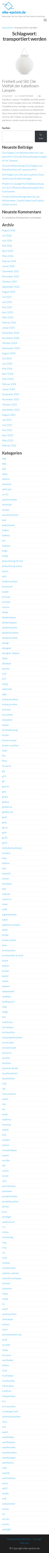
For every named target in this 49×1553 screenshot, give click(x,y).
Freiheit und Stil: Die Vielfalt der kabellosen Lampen (20, 86)
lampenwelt (8, 991)
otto (4, 1180)
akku (4, 463)
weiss (5, 1483)
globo (5, 796)
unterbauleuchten (11, 1416)
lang (4, 1006)
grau (4, 822)
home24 (6, 873)
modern (6, 1139)
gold (4, 817)
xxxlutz (5, 1524)
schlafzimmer (9, 1267)
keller (5, 929)
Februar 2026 (9, 261)
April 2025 (7, 312)
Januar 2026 (8, 266)
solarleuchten (9, 1314)
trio (4, 1401)
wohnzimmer (8, 1503)
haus (4, 858)
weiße (5, 1493)
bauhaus (6, 545)
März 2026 (7, 255)
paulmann (7, 1191)
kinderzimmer (9, 940)
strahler (6, 1344)
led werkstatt (9, 1047)
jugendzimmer (9, 914)
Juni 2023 (7, 424)
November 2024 (10, 337)
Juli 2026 (7, 235)
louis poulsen (9, 1093)
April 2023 (7, 435)
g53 (4, 776)
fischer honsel (9, 740)
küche (5, 960)
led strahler (8, 1042)
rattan (5, 1232)
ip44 (4, 909)
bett (4, 576)
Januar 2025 (8, 327)
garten (5, 786)
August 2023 (8, 414)
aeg (4, 458)
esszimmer (7, 714)
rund (4, 1257)
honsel (5, 878)
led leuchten (8, 1032)
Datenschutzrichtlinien (19, 1539)
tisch (4, 1370)
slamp (5, 1298)
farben (5, 724)
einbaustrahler (10, 704)
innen (5, 904)
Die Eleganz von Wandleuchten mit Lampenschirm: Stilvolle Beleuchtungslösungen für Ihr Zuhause (24, 156)
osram (5, 1175)
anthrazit (7, 489)
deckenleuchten (10, 632)
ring (4, 1242)
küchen (5, 965)
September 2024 (11, 348)
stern (5, 1329)
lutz (4, 1104)
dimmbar (6, 663)
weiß (4, 1488)
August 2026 (8, 230)
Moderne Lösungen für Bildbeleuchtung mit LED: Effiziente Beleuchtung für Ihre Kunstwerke (23, 187)
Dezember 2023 (10, 394)
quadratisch (8, 1221)
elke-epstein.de (14, 12)
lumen (5, 1098)
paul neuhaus (9, 1185)
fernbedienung (10, 729)
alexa (4, 473)
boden (5, 591)
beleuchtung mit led (12, 560)
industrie (7, 899)
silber (5, 1293)
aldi (4, 468)
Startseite (7, 27)
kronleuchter (9, 950)
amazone (6, 484)
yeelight (6, 1529)
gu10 (4, 837)
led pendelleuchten (12, 1037)
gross (5, 827)
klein (4, 945)
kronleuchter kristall (12, 955)
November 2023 (10, 399)
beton (5, 571)
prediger (6, 1216)
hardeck (6, 853)
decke (5, 612)
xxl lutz (5, 1518)
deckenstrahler (10, 637)
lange (5, 1011)
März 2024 (7, 378)
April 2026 (7, 250)
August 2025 (8, 291)
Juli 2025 (7, 296)
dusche (5, 668)
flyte (4, 760)
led (3, 1016)
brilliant (6, 596)
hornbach (7, 883)
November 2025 (10, 276)
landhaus (6, 996)
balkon (5, 530)
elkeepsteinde (26, 96)
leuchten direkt (10, 1068)
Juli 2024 (7, 358)
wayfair (6, 1472)
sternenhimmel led (12, 1334)
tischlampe (7, 1375)
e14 (4, 673)
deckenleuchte (9, 627)
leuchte (6, 1057)
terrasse (6, 1355)
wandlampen (8, 1442)
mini (4, 1134)
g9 (3, 781)
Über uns (24, 1542)
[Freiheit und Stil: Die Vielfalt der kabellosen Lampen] (24, 61)
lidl (3, 1088)
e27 (4, 678)
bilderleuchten (10, 581)
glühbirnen (7, 811)
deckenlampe (9, 617)
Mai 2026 (7, 245)
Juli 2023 (7, 419)
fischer (5, 735)
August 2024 (8, 353)
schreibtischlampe (11, 1278)
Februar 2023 (9, 445)
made (5, 1114)
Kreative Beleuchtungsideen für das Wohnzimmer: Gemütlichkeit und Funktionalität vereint (23, 200)
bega (4, 550)
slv (3, 1303)
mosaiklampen (9, 1150)
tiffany (5, 1365)
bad (4, 519)
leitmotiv (7, 1052)
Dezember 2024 (10, 332)
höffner (6, 863)
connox (5, 607)
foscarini (6, 765)
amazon (6, 478)
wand (5, 1431)
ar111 (5, 494)
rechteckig (7, 1237)
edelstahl (7, 689)
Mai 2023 (7, 430)
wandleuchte (9, 1447)
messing (6, 1124)
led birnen (7, 1022)
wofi (4, 1498)
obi (3, 1165)
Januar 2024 (8, 389)
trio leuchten (9, 1406)
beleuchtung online (12, 566)
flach (4, 750)
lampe (5, 980)
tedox (5, 1349)
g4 (3, 771)
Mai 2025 (7, 307)
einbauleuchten (10, 699)
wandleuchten (9, 1452)
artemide (7, 504)
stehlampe (7, 1319)
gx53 (4, 842)
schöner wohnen (10, 1273)
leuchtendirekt (10, 1073)
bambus (6, 535)
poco (4, 1211)
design (5, 642)
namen (5, 1155)
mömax (5, 1145)
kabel (5, 919)
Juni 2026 (7, 240)
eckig (5, 683)
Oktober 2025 (9, 281)
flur (4, 755)
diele (4, 658)
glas (4, 791)
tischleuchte (8, 1380)
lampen (6, 986)
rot (3, 1252)
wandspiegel (9, 1457)
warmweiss (8, 1462)
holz (4, 868)
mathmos (6, 1119)
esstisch (6, 709)
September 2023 (11, 409)
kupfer (5, 975)
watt (4, 1467)
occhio (5, 1170)
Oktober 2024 (9, 342)
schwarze (7, 1288)
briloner (6, 601)
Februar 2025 (9, 322)
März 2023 (7, 440)
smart (5, 1308)
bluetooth (7, 586)
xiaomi (5, 1508)
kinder (5, 934)
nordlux (6, 1160)
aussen (5, 509)
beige (5, 555)
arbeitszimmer (9, 499)
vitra (4, 1421)
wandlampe (8, 1436)
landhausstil (8, 1001)
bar (4, 540)
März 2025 (7, 317)
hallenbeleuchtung (12, 847)
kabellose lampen (11, 924)
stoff (4, 1339)
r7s (3, 1227)
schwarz (6, 1283)
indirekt (6, 893)
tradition (6, 1390)
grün (4, 832)
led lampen (7, 1027)
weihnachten (8, 1478)
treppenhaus (8, 1396)
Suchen (6, 127)
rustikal (6, 1262)
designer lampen (10, 653)
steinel (5, 1324)
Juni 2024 (7, 363)
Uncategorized (10, 1411)
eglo (4, 694)
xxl (3, 1513)
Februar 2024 (9, 384)
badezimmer (8, 525)
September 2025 (11, 286)
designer (6, 648)
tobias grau (8, 1385)
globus (5, 801)
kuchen (5, 970)
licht (4, 1083)
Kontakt (37, 1539)
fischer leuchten (10, 745)
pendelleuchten (10, 1201)
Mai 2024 (7, 368)
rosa (4, 1247)
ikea (4, 888)
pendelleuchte (9, 1196)
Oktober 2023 (9, 404)
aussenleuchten (10, 514)
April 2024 (7, 373)
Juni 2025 (7, 302)
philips (5, 1206)
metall (5, 1129)
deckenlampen (9, 622)
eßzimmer (7, 719)
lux (3, 1109)
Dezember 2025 (10, 271)
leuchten (6, 1062)
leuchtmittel (8, 1078)
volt (4, 1426)
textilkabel (7, 1360)
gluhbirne (7, 806)
